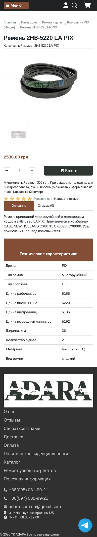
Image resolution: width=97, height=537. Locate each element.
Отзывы (12, 420)
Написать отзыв (66, 199)
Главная (10, 22)
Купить (70, 170)
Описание (19, 205)
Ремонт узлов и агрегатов (30, 470)
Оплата (11, 445)
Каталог (12, 462)
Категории (29, 22)
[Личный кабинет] (65, 7)
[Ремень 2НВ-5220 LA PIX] (48, 83)
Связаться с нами (22, 428)
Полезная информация (27, 478)
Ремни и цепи (52, 22)
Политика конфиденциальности (36, 453)
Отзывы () (46, 205)
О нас (9, 411)
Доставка (13, 436)
